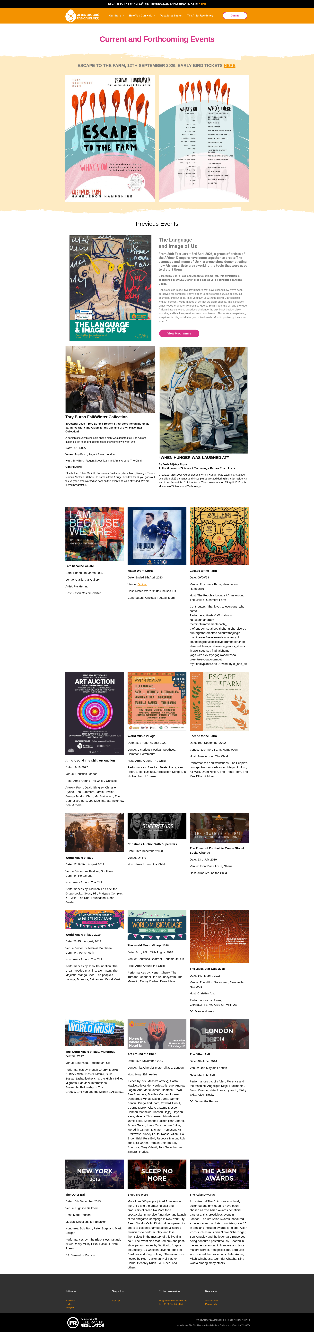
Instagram (70, 1307)
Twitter (68, 1304)
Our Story (115, 15)
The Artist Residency (200, 15)
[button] (117, 15)
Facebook (70, 1300)
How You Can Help (140, 15)
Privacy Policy (211, 1304)
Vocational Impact (171, 15)
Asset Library (211, 1300)
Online (142, 584)
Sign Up (116, 1300)
